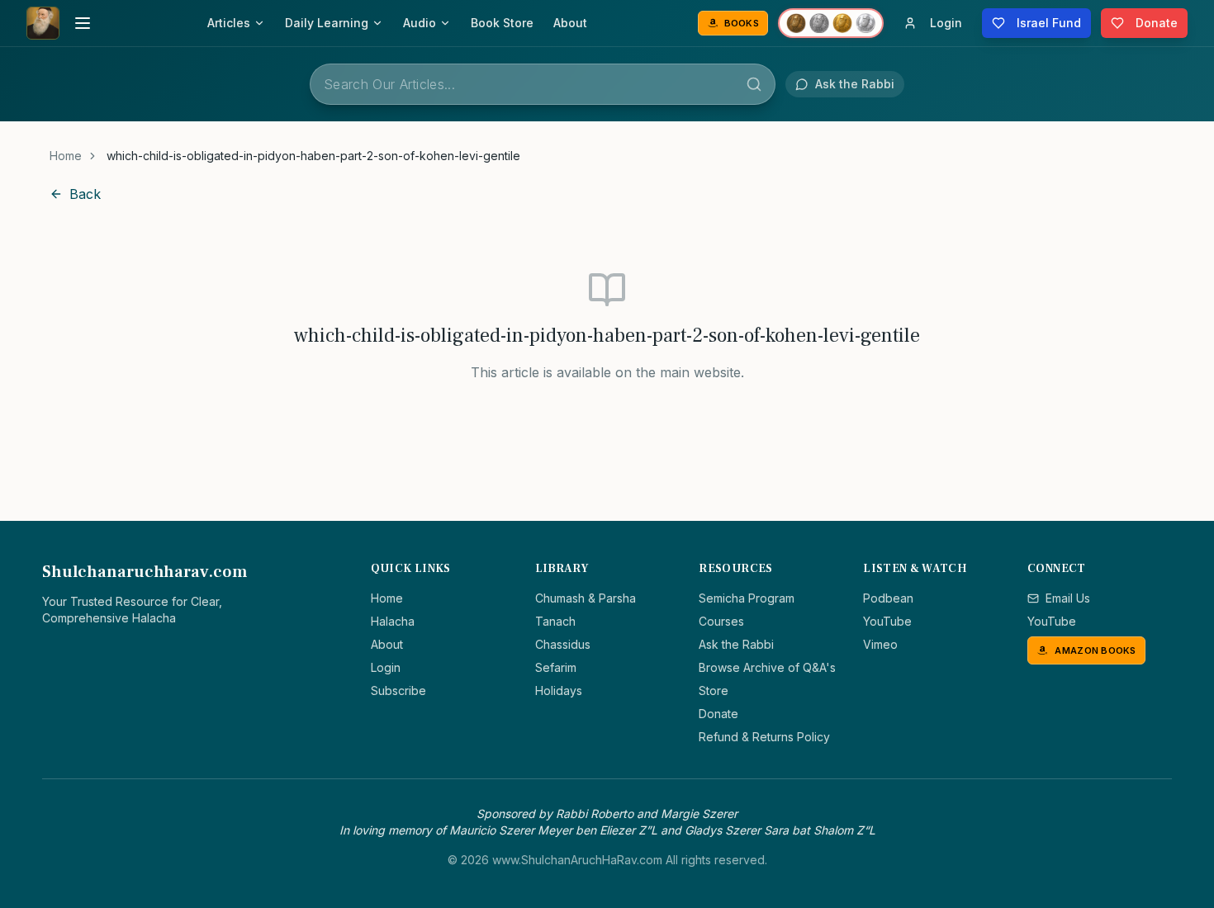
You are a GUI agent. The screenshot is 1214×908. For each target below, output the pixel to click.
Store (713, 690)
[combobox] (542, 84)
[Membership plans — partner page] (831, 23)
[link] (313, 156)
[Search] (754, 84)
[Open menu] (82, 23)
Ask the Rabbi (736, 644)
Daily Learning (326, 23)
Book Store (502, 23)
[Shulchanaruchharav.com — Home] (42, 23)
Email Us (1068, 598)
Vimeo (880, 644)
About (570, 23)
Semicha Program (746, 598)
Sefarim (555, 667)
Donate (718, 714)
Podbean (888, 598)
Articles (228, 23)
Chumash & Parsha (585, 598)
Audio (419, 23)
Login (386, 667)
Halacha (393, 621)
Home (66, 156)
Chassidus (562, 644)
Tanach (555, 621)
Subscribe (398, 690)
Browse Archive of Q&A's (767, 667)
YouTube (887, 621)
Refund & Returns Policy (764, 737)
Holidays (558, 690)
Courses (721, 621)
